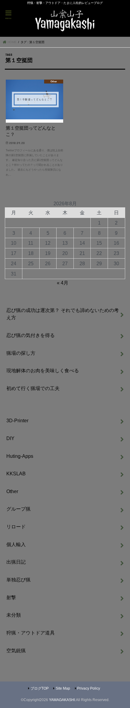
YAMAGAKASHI (62, 700)
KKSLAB (16, 473)
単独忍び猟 (18, 579)
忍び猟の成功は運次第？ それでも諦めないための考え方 (62, 313)
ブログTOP (40, 688)
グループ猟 (18, 508)
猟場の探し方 (20, 353)
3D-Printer (17, 420)
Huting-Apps (19, 456)
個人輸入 (16, 544)
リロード (16, 526)
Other (12, 491)
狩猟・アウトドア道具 (30, 632)
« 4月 (62, 282)
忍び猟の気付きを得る (30, 335)
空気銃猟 (16, 650)
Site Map (63, 688)
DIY (10, 438)
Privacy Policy (88, 688)
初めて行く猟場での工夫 (33, 388)
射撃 (11, 597)
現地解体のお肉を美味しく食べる (42, 370)
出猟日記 (16, 562)
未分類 (13, 615)
